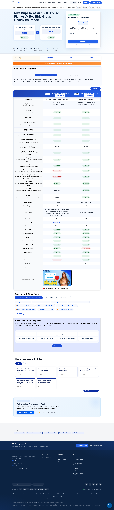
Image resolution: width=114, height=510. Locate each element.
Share (100, 7)
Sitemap (45, 493)
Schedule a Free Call (26, 412)
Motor (54, 2)
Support (66, 2)
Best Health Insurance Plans (50, 432)
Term (49, 2)
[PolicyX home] (17, 2)
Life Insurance (61, 461)
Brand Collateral (31, 493)
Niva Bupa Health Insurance (46, 338)
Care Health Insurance (46, 334)
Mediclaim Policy (77, 477)
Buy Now (86, 2)
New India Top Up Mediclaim (46, 309)
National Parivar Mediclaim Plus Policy (26, 309)
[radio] (73, 23)
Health (40, 2)
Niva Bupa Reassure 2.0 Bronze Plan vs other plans (29, 297)
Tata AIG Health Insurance (88, 338)
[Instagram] (93, 484)
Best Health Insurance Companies (34, 432)
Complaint (98, 493)
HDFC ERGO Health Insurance (88, 334)
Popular (26, 363)
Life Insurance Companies (79, 470)
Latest (18, 363)
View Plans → (83, 41)
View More (19, 313)
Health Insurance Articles (91, 390)
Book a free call (96, 2)
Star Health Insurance (26, 334)
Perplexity (93, 7)
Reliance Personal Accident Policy (25, 305)
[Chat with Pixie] (109, 505)
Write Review (66, 493)
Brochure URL (57, 222)
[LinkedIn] (100, 484)
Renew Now (55, 496)
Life (44, 2)
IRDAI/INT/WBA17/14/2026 (39, 502)
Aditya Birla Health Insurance (67, 334)
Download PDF (96, 88)
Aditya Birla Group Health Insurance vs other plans (57, 297)
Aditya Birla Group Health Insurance (68, 75)
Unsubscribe (73, 493)
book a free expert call (84, 44)
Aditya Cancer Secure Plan (23, 302)
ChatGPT (80, 7)
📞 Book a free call (82, 445)
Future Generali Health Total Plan (46, 305)
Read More (57, 345)
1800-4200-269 (18, 463)
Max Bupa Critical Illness (59, 302)
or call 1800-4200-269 (96, 445)
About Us (19, 493)
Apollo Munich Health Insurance (26, 338)
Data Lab (59, 493)
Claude (86, 7)
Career (24, 493)
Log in (79, 2)
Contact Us (39, 493)
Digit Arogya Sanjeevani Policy (65, 309)
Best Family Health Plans (64, 432)
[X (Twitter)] (90, 484)
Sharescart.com (81, 493)
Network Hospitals (77, 457)
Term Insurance (62, 459)
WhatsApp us (17, 465)
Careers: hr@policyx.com (20, 468)
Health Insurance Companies (77, 464)
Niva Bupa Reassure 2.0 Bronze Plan (45, 75)
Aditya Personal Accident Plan (42, 302)
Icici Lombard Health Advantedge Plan (79, 302)
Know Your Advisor (90, 493)
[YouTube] (96, 484)
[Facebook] (86, 484)
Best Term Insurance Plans (78, 474)
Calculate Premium (60, 95)
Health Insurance (62, 457)
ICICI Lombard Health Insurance (67, 338)
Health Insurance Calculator (77, 467)
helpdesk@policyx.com (20, 460)
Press (14, 493)
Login (60, 496)
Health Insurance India (19, 432)
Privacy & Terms (52, 493)
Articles (60, 2)
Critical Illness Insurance (78, 432)
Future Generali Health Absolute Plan (67, 305)
